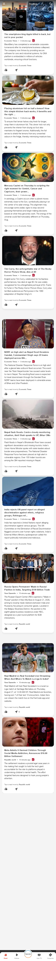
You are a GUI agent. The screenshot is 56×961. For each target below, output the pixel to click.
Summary (23, 4)
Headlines (33, 4)
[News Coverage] (33, 41)
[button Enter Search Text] (50, 4)
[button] (6, 70)
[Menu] (4, 4)
